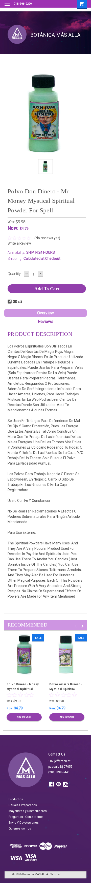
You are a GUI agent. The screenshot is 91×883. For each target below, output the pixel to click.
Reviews (45, 321)
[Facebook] (10, 302)
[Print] (20, 302)
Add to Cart (24, 716)
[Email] (15, 302)
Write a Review (19, 243)
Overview (45, 312)
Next (83, 626)
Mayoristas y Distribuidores (28, 811)
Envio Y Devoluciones (24, 822)
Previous (76, 626)
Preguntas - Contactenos (26, 817)
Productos (16, 799)
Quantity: (14, 274)
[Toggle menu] (7, 7)
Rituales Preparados (23, 805)
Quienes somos (20, 828)
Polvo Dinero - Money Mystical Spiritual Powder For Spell (23, 689)
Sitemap (55, 874)
